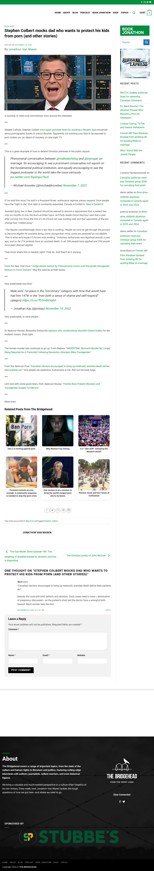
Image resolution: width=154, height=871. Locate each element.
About (66, 12)
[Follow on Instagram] (144, 2)
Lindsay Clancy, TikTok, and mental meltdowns (132, 125)
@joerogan (91, 158)
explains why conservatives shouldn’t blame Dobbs (75, 330)
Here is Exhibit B (94, 204)
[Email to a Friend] (57, 510)
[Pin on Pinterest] (63, 510)
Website (81, 655)
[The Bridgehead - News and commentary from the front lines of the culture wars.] (22, 13)
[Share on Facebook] (47, 510)
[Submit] (146, 42)
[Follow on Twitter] (147, 2)
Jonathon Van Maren (23, 49)
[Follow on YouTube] (150, 2)
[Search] (134, 13)
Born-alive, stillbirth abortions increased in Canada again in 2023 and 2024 (134, 198)
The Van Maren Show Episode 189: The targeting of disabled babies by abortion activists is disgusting (30, 556)
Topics (125, 12)
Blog (75, 12)
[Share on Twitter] (52, 510)
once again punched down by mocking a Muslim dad (68, 129)
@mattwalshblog (67, 158)
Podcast (85, 12)
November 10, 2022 (58, 308)
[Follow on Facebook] (142, 2)
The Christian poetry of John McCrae (86, 555)
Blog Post (9, 26)
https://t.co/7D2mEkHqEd (39, 300)
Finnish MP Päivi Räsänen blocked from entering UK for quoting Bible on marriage (134, 139)
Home (58, 12)
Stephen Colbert (51, 521)
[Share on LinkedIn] (68, 510)
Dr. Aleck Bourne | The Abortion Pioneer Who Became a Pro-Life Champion (131, 112)
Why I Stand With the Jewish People (131, 152)
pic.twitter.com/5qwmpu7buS (29, 177)
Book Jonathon (101, 12)
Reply (108, 610)
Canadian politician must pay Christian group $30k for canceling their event (133, 181)
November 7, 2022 (75, 185)
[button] (146, 12)
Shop (116, 12)
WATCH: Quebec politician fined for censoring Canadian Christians (134, 96)
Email (46, 655)
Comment (13, 629)
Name (11, 655)
